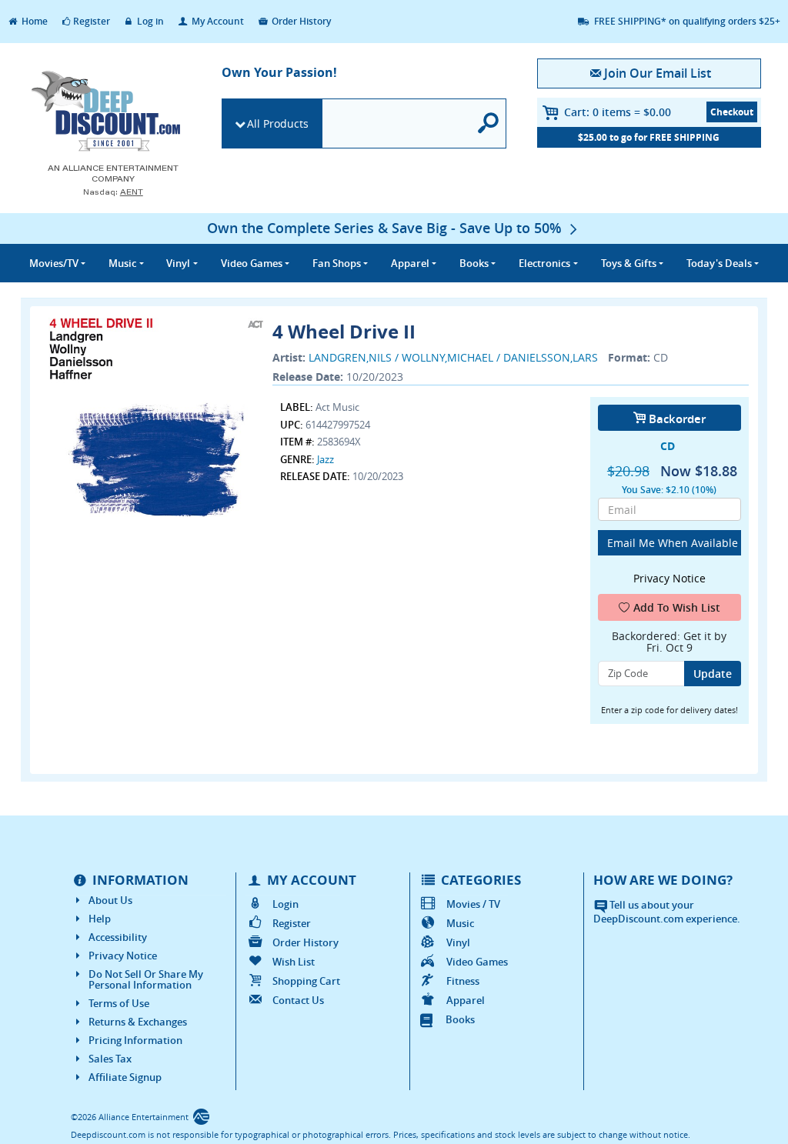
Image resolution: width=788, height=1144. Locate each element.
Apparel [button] (410, 263)
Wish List (293, 962)
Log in (149, 21)
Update (712, 673)
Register (91, 21)
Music (460, 923)
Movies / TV (473, 904)
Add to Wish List (676, 607)
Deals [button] (719, 263)
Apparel (465, 1000)
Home (33, 21)
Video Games (477, 962)
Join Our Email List (657, 73)
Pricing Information (135, 1040)
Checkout (731, 111)
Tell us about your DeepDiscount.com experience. (666, 912)
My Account (216, 21)
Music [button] (122, 263)
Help (99, 918)
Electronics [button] (544, 263)
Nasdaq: (113, 192)
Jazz (325, 459)
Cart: (617, 112)
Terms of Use (118, 1003)
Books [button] (474, 263)
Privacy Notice (122, 955)
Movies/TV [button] (53, 263)
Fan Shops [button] (336, 263)
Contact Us (298, 1000)
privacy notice (669, 578)
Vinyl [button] (178, 263)
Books (460, 1019)
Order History (300, 21)
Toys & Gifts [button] (628, 263)
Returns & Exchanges (137, 1021)
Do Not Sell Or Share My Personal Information (145, 979)
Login (285, 904)
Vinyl (458, 942)
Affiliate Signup (125, 1077)
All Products (278, 123)
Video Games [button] (251, 263)
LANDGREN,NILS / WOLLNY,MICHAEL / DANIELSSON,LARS (453, 357)
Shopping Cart (306, 981)
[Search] (489, 123)
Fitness (462, 981)
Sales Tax (110, 1058)
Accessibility (117, 937)
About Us (110, 900)
